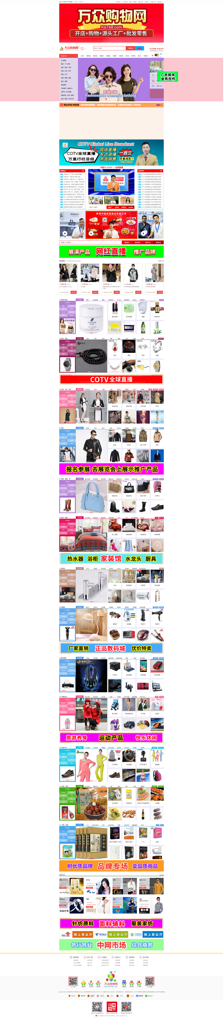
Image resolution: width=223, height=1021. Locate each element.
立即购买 (73, 292)
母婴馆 (115, 56)
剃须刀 (87, 607)
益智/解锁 (134, 697)
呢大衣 (119, 428)
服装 (72, 95)
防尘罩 (142, 517)
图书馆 (133, 56)
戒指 (87, 338)
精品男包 (118, 479)
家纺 (62, 81)
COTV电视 (125, 2)
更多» (160, 931)
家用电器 (155, 607)
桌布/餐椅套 (134, 517)
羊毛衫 (142, 428)
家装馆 (161, 568)
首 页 (82, 56)
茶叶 (127, 786)
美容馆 (102, 56)
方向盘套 (95, 747)
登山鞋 (119, 747)
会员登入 (159, 75)
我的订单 (140, 2)
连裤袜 (119, 389)
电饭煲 (127, 607)
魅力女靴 (87, 479)
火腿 (111, 786)
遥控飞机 (142, 697)
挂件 (127, 338)
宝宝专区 (71, 98)
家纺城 (95, 56)
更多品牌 (162, 875)
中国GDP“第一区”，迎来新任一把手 (73, 192)
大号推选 (63, 60)
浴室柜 (95, 568)
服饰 (157, 696)
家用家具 (134, 568)
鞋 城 (127, 56)
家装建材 (63, 85)
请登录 (76, 1)
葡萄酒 (142, 786)
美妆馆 (161, 300)
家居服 (127, 389)
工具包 (142, 479)
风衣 (95, 428)
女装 (62, 71)
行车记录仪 (111, 747)
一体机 (134, 658)
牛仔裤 (134, 428)
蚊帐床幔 (111, 517)
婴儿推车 (87, 697)
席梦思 (111, 568)
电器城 (108, 56)
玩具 (68, 95)
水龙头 (119, 568)
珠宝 (62, 67)
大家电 (63, 92)
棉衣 (111, 428)
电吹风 (95, 607)
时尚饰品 (161, 338)
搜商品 (130, 48)
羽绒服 (142, 389)
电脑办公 (70, 88)
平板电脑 (95, 658)
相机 (127, 658)
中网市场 (118, 2)
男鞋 (66, 78)
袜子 (69, 71)
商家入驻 (153, 2)
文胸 (103, 389)
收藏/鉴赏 (134, 825)
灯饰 (87, 568)
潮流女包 (111, 479)
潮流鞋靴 (155, 479)
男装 (62, 74)
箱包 (69, 78)
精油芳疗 (111, 300)
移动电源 (103, 658)
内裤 (111, 389)
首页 (130, 2)
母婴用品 (63, 95)
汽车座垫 (87, 747)
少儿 (87, 825)
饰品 (66, 67)
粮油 (66, 98)
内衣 (66, 71)
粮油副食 (154, 786)
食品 (62, 98)
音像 (119, 825)
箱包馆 (121, 56)
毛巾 (127, 517)
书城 (162, 825)
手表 (69, 67)
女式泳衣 (126, 747)
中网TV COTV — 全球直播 (111, 167)
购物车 (135, 2)
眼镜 (134, 338)
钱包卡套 (134, 479)
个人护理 (67, 64)
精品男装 (155, 428)
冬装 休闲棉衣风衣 (85, 286)
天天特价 (79, 300)
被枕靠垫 (103, 517)
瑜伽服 (103, 747)
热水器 (127, 568)
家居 (66, 81)
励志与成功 (95, 825)
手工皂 (119, 300)
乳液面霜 (95, 300)
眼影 (87, 300)
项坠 (95, 338)
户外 (66, 74)
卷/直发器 (142, 607)
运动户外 (161, 747)
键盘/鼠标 (111, 658)
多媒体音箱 (119, 658)
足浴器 (103, 607)
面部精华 (142, 300)
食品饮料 (161, 786)
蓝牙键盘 (142, 658)
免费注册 (81, 1)
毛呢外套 (87, 389)
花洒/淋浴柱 (142, 568)
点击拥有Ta (89, 887)
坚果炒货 (95, 786)
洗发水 (134, 300)
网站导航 (159, 2)
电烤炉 (119, 607)
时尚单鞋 (95, 479)
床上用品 (87, 517)
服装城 (89, 56)
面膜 (103, 300)
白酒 (134, 786)
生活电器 (68, 92)
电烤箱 (111, 607)
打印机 (87, 658)
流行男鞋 (103, 479)
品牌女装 (155, 389)
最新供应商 (64, 932)
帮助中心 (147, 2)
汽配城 (145, 56)
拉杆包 (127, 479)
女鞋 (62, 78)
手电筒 (134, 747)
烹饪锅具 (103, 568)
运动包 (142, 747)
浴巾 (119, 517)
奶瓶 (111, 697)
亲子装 (103, 697)
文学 (103, 825)
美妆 (62, 64)
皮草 (95, 389)
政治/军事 (111, 825)
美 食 (139, 56)
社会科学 (126, 825)
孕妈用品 (95, 697)
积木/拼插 (126, 697)
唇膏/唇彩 (126, 300)
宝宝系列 (103, 786)
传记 (142, 825)
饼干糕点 (87, 786)
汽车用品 (154, 747)
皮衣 (103, 428)
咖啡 (119, 786)
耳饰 (103, 338)
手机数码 (63, 88)
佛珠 (119, 338)
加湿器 (134, 607)
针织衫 (134, 389)
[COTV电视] (69, 175)
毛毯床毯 (95, 517)
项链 (111, 338)
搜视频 (139, 48)
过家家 (119, 697)
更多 (83, 170)
